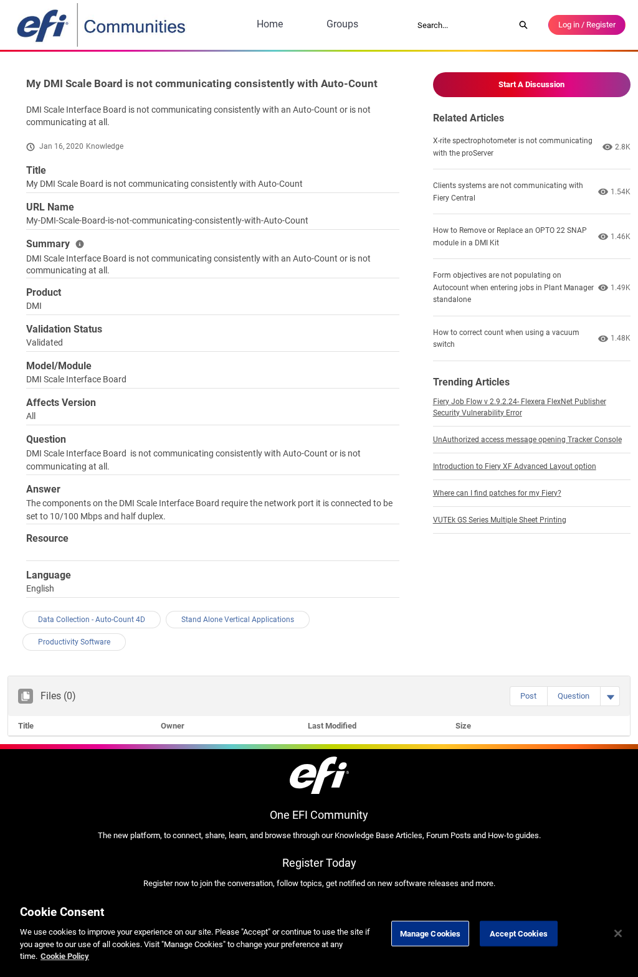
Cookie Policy (64, 956)
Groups (342, 24)
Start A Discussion (531, 84)
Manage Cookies (430, 933)
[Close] (618, 933)
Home (270, 24)
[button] (528, 696)
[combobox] (462, 25)
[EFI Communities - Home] (102, 25)
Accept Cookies (519, 933)
